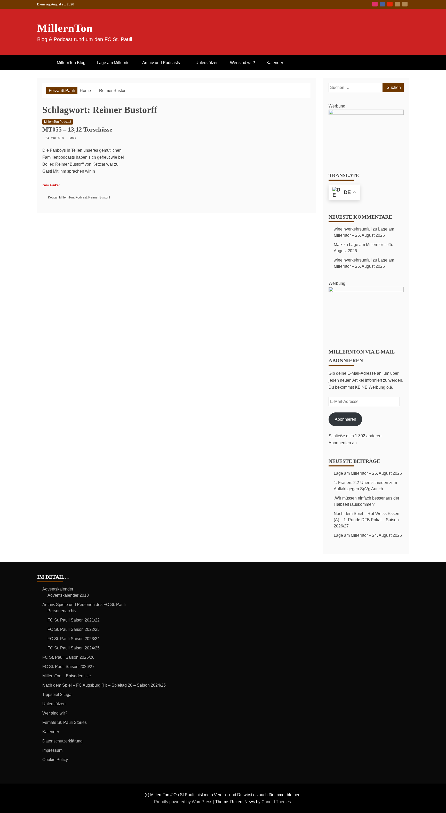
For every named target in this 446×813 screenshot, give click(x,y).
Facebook (382, 4)
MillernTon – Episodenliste (66, 676)
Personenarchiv (61, 611)
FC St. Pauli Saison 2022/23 (73, 629)
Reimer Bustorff (99, 197)
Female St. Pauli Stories (64, 722)
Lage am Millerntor (114, 62)
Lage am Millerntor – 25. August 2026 (368, 473)
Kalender (274, 62)
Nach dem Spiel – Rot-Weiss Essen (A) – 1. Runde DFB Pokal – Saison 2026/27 (366, 519)
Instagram (375, 4)
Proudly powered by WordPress (183, 802)
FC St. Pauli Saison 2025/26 (68, 657)
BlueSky (397, 4)
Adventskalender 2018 (68, 595)
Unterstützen (207, 62)
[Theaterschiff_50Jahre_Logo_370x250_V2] (366, 113)
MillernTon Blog (71, 62)
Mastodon (405, 4)
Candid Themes (276, 802)
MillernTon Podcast (57, 122)
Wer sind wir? (242, 62)
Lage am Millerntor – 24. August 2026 (368, 535)
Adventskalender (57, 589)
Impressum (52, 750)
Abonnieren (345, 419)
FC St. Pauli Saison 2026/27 (68, 666)
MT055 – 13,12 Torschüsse (77, 129)
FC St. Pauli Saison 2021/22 (73, 620)
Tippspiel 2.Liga (56, 694)
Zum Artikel (50, 185)
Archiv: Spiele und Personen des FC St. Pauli (84, 604)
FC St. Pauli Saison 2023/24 (73, 638)
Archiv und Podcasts (161, 62)
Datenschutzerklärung (62, 741)
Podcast (81, 197)
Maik (338, 244)
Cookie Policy (55, 759)
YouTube (390, 4)
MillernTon (65, 28)
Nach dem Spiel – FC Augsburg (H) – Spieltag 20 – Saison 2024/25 (104, 685)
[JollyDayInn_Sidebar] (366, 290)
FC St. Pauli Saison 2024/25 (73, 648)
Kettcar (53, 197)
